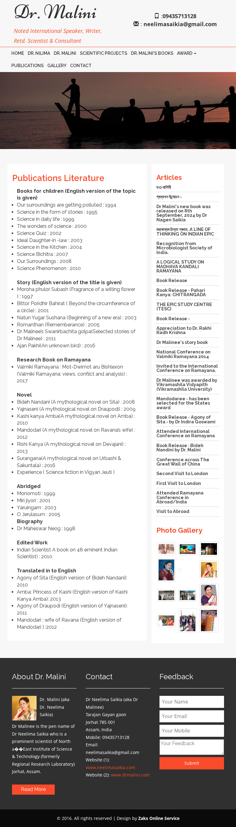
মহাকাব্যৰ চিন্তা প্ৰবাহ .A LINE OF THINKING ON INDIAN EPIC (185, 231)
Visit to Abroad (172, 511)
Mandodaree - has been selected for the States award (183, 403)
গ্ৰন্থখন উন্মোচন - (169, 196)
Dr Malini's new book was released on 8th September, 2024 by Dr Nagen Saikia (183, 213)
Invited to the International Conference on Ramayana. (187, 368)
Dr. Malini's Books (152, 53)
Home (17, 53)
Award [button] (185, 53)
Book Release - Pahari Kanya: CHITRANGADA (181, 292)
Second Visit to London (182, 473)
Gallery (56, 65)
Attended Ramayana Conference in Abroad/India (179, 497)
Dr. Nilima (39, 53)
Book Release (171, 280)
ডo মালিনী (163, 187)
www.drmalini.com (130, 775)
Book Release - (173, 318)
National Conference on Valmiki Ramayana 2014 (183, 354)
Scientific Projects (103, 53)
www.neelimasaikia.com (110, 767)
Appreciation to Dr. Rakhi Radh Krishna (183, 330)
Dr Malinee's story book (182, 342)
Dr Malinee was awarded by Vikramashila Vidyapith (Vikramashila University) (186, 384)
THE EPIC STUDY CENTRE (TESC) (184, 306)
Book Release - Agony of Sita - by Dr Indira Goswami (185, 419)
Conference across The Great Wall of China (182, 461)
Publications (27, 65)
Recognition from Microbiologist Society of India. (184, 248)
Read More (33, 789)
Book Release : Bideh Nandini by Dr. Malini (179, 447)
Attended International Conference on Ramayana (185, 433)
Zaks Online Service (158, 818)
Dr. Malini (65, 53)
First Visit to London (178, 483)
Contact (81, 65)
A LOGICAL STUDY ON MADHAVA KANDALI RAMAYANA (180, 266)
